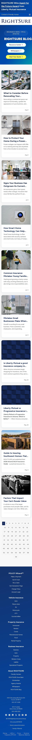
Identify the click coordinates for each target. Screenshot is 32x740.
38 (4, 544)
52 (4, 553)
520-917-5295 (16, 702)
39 (8, 544)
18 (8, 532)
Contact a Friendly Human (10, 14)
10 (5, 527)
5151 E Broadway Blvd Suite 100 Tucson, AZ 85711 (16, 698)
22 (23, 532)
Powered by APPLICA (10, 735)
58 (28, 553)
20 (16, 532)
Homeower (16, 625)
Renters (16, 628)
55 (16, 553)
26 (12, 536)
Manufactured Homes (16, 635)
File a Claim (16, 583)
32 (8, 540)
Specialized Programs (16, 665)
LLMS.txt (12, 733)
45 (4, 548)
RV (16, 607)
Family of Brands (17, 728)
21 (19, 532)
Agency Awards (16, 683)
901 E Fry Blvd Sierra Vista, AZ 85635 (16, 708)
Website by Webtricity (24, 735)
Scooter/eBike (16, 616)
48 (16, 548)
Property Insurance (16, 622)
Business (16, 650)
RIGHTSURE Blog (16, 689)
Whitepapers (15, 51)
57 (24, 553)
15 (23, 527)
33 (12, 540)
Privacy (19, 733)
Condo (16, 631)
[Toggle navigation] (30, 14)
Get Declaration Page (16, 586)
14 (19, 527)
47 (12, 548)
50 (24, 548)
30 (28, 536)
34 (16, 540)
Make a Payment (16, 576)
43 (24, 544)
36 (23, 540)
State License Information (17, 725)
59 (16, 557)
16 (27, 527)
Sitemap (5, 733)
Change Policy (16, 589)
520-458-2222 (16, 711)
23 (27, 532)
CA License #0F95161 (16, 722)
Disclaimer (26, 733)
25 (8, 536)
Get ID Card (16, 580)
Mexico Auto (16, 604)
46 (8, 548)
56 (20, 553)
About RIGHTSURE (16, 671)
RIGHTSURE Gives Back (16, 677)
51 (28, 548)
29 (24, 536)
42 (20, 544)
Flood (16, 638)
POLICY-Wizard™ (16, 573)
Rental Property (16, 641)
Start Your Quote (15, 57)
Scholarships (16, 680)
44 (28, 544)
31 (4, 540)
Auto (16, 601)
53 (8, 553)
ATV (16, 613)
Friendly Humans (16, 674)
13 (16, 527)
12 (12, 527)
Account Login (16, 592)
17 (4, 532)
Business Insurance (16, 646)
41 (16, 544)
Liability (16, 662)
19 (12, 532)
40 (12, 544)
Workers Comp (16, 659)
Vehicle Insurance (16, 598)
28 (20, 536)
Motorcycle (16, 610)
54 (12, 553)
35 (20, 540)
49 (20, 548)
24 (4, 536)
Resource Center (15, 45)
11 (8, 527)
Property (16, 656)
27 (16, 536)
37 (27, 540)
